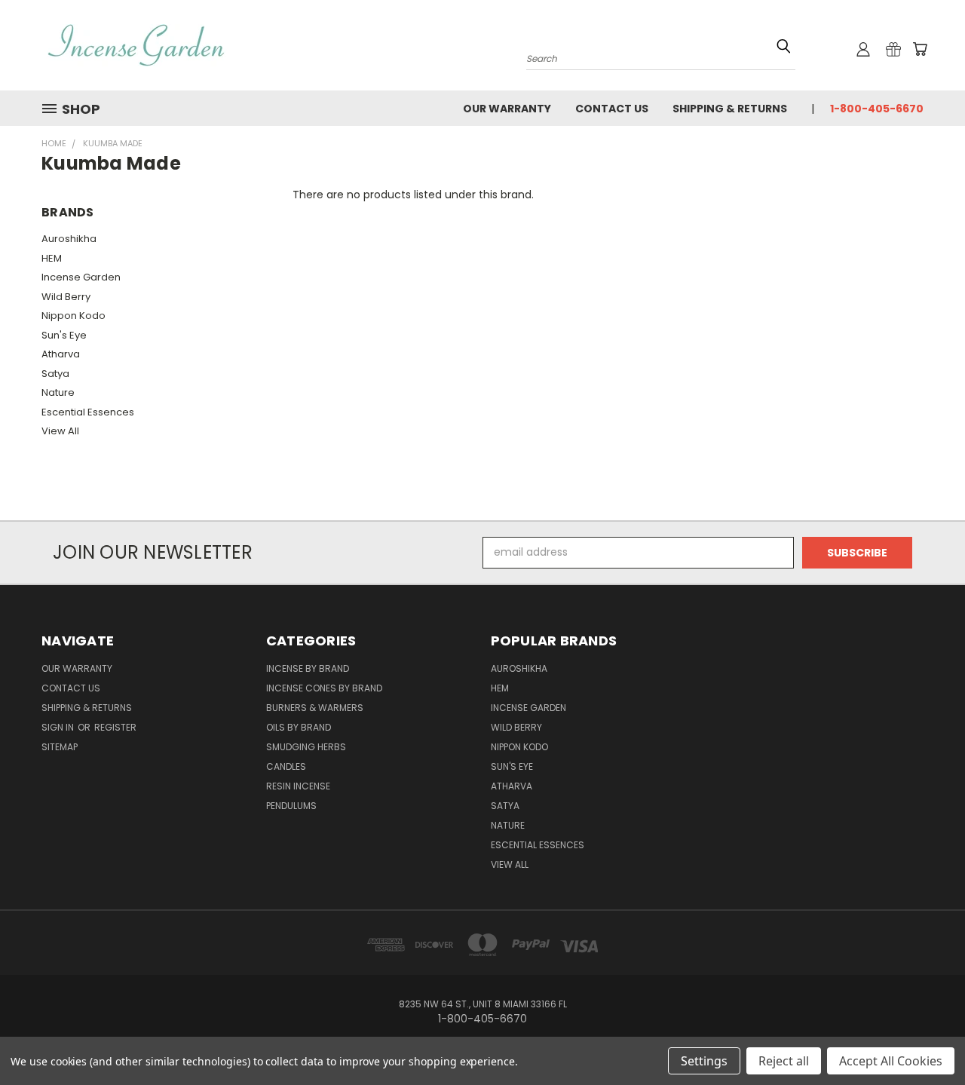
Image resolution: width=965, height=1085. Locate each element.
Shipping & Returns (729, 108)
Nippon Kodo (73, 315)
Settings (704, 1061)
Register (115, 727)
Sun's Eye (64, 335)
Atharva (60, 354)
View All (60, 431)
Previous (925, 1037)
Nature (58, 392)
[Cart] (919, 49)
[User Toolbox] (863, 49)
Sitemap (59, 746)
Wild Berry (65, 297)
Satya (55, 373)
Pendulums (291, 805)
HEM (51, 258)
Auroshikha (68, 238)
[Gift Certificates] (893, 49)
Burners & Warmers (314, 707)
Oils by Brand (298, 727)
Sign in (58, 727)
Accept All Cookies (890, 1061)
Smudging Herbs (306, 746)
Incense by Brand (307, 668)
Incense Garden (81, 277)
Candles (286, 766)
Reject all (783, 1061)
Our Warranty (507, 108)
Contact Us (611, 108)
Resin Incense (298, 786)
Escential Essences (87, 412)
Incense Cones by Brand (324, 688)
